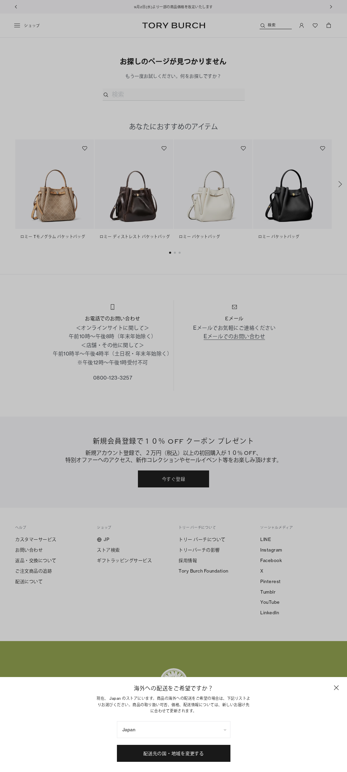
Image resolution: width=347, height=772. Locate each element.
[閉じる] (336, 687)
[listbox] (173, 729)
